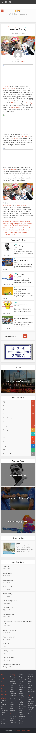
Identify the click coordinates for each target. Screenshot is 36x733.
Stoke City (29, 103)
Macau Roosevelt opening (18, 381)
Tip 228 (18, 543)
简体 (6, 2)
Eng (2, 2)
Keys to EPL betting (20, 289)
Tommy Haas (14, 138)
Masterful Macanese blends (11, 664)
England (13, 169)
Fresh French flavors (9, 587)
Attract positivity (8, 580)
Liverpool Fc (7, 228)
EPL (12, 103)
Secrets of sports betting (15, 27)
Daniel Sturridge (9, 224)
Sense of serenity (8, 657)
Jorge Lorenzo (7, 205)
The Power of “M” (8, 607)
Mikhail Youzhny (24, 230)
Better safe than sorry (20, 304)
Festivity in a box (8, 651)
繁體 (10, 2)
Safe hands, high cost (20, 275)
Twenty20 (7, 234)
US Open (24, 136)
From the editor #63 (9, 637)
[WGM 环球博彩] (18, 10)
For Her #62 (6, 644)
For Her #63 (6, 566)
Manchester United (9, 88)
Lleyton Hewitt (17, 228)
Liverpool (6, 86)
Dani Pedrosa (25, 221)
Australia (5, 169)
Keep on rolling (7, 573)
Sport (26, 27)
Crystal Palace (15, 107)
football (15, 226)
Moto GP (6, 232)
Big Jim (23, 33)
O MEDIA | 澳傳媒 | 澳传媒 (22, 730)
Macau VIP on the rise (9, 630)
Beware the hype (19, 246)
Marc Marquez (13, 230)
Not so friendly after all (21, 260)
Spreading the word (9, 614)
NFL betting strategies (21, 318)
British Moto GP (22, 205)
